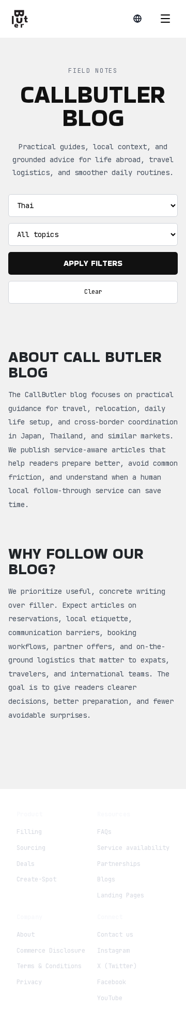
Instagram (113, 950)
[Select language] (137, 18)
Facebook (111, 982)
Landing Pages (120, 895)
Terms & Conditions (49, 966)
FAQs (104, 832)
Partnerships (119, 864)
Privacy (29, 982)
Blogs (106, 879)
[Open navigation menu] (165, 18)
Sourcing (31, 848)
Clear (93, 292)
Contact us (115, 934)
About (26, 934)
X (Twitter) (117, 966)
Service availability (133, 848)
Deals (26, 864)
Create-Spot (36, 879)
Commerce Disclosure (51, 950)
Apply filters (93, 263)
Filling (29, 832)
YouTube (109, 998)
